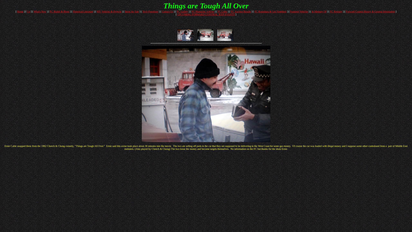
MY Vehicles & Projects (109, 11)
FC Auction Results (241, 11)
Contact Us (167, 11)
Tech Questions (150, 11)
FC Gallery (182, 11)
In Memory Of (319, 11)
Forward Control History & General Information (370, 11)
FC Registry (336, 11)
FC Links (222, 11)
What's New (40, 11)
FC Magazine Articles (203, 11)
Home (20, 11)
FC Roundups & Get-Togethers (270, 11)
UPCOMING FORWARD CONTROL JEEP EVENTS (206, 14)
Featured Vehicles (299, 11)
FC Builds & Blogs (59, 11)
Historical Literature (83, 11)
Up (28, 11)
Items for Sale (132, 11)
